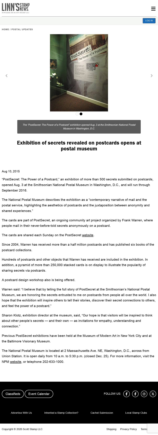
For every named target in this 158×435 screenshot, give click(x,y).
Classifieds (13, 394)
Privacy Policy (128, 429)
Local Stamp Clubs (136, 412)
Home (5, 29)
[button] (6, 75)
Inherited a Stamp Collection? (61, 412)
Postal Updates (22, 29)
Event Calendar (39, 394)
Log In (149, 20)
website (87, 235)
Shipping (111, 429)
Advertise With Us (21, 412)
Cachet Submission (102, 412)
